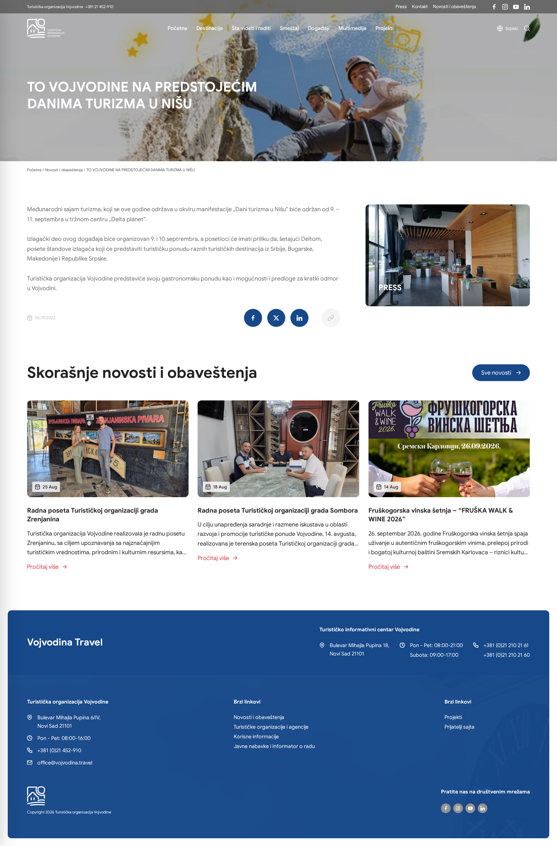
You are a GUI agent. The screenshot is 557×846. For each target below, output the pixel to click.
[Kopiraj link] (331, 318)
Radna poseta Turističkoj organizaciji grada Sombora (278, 511)
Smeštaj (289, 28)
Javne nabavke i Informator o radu (274, 746)
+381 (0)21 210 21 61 (506, 645)
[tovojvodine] (446, 808)
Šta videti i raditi (251, 28)
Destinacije (209, 28)
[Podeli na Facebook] (253, 318)
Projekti (385, 28)
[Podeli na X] (276, 318)
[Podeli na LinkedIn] (299, 318)
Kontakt (420, 6)
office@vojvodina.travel (64, 763)
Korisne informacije (256, 736)
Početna (177, 28)
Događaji (318, 28)
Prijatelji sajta (459, 727)
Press (401, 6)
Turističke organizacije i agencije (271, 727)
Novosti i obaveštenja (454, 6)
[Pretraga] (527, 28)
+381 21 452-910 (99, 6)
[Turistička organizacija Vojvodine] (45, 28)
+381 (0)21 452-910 (59, 750)
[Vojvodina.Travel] (505, 7)
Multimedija (352, 28)
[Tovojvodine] (494, 7)
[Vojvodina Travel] (516, 7)
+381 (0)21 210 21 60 (507, 655)
